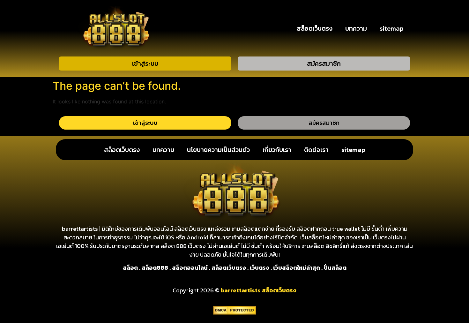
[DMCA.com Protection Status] (234, 313)
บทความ (356, 28)
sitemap (392, 28)
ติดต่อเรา (316, 149)
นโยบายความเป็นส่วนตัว (218, 149)
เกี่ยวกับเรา (277, 149)
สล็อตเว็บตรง (314, 28)
